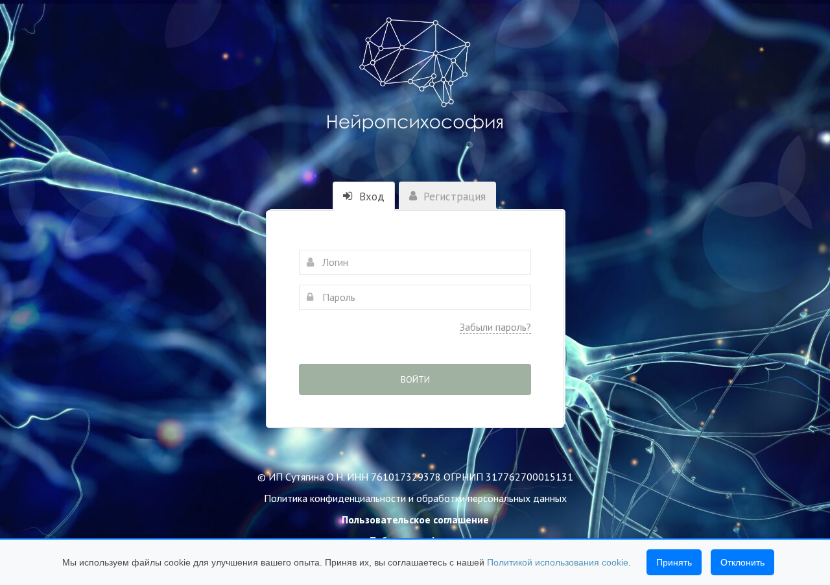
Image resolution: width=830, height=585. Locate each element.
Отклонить (742, 562)
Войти (415, 379)
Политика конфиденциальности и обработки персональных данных (415, 498)
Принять (674, 562)
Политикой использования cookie (557, 562)
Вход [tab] (370, 196)
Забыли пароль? (495, 326)
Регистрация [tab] (453, 196)
